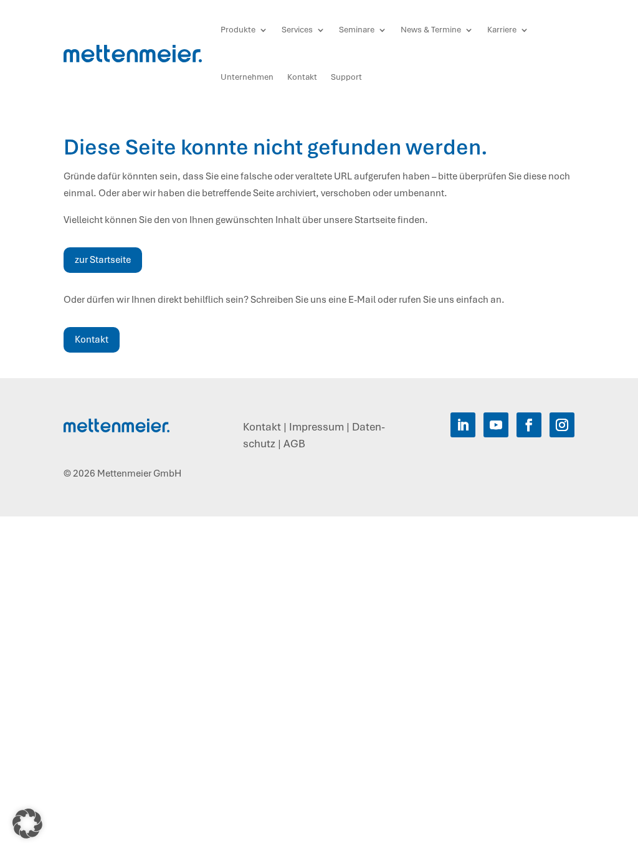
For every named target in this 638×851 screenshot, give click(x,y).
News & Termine (431, 29)
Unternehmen (247, 77)
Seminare (356, 29)
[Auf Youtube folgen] (495, 424)
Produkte (238, 29)
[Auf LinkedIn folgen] (462, 424)
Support (346, 77)
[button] (27, 823)
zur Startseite (103, 260)
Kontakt (302, 77)
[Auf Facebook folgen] (529, 424)
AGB (294, 443)
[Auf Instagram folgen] (562, 424)
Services (297, 29)
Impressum (316, 427)
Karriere (502, 29)
